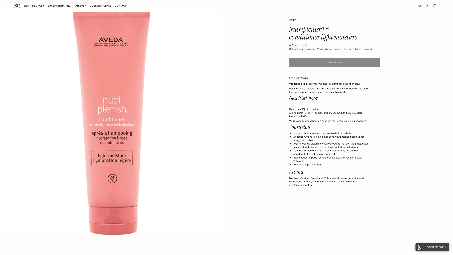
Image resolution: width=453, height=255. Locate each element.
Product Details (298, 78)
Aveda (292, 20)
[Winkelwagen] (435, 6)
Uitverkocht (334, 62)
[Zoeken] (420, 6)
